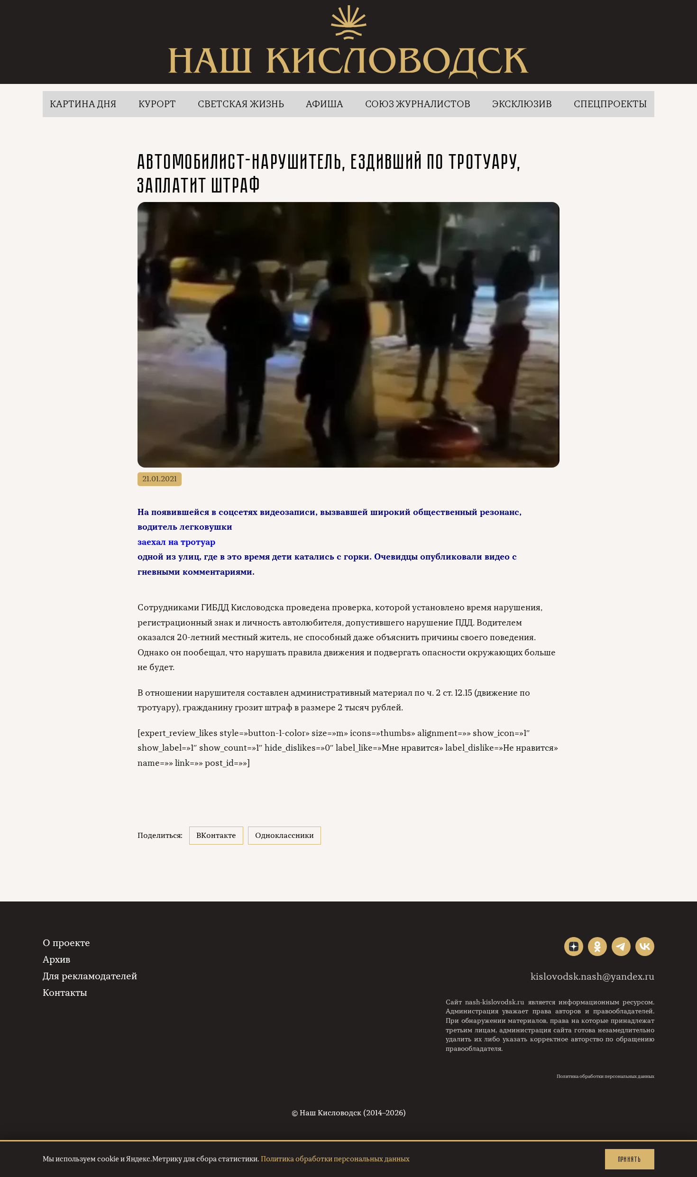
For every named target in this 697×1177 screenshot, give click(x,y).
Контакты (65, 993)
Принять (629, 1159)
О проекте (66, 943)
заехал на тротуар (176, 542)
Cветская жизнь (241, 104)
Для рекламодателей (90, 976)
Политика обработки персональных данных (605, 1076)
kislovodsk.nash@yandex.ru (592, 977)
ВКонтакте (216, 835)
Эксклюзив (522, 104)
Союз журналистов (417, 104)
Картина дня (83, 104)
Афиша (324, 104)
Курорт (157, 104)
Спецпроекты (610, 104)
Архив (56, 960)
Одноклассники (284, 835)
